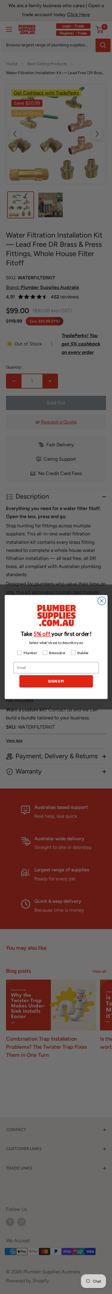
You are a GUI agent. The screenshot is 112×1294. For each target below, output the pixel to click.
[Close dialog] (102, 601)
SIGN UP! (56, 681)
